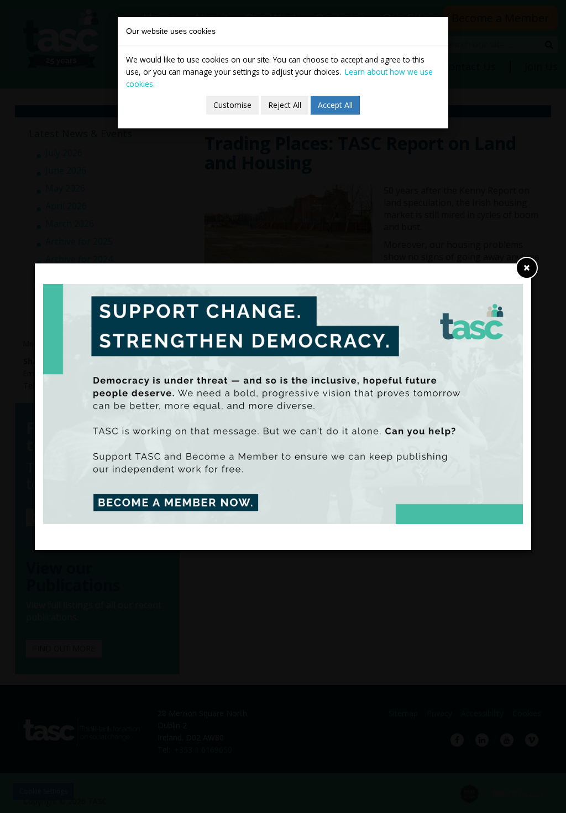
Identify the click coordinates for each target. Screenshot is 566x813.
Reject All (284, 105)
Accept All (335, 105)
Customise (232, 105)
